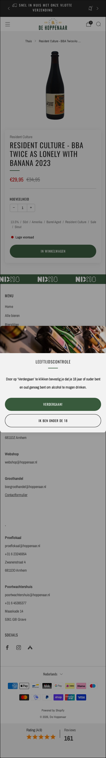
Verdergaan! (53, 404)
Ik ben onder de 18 (53, 420)
